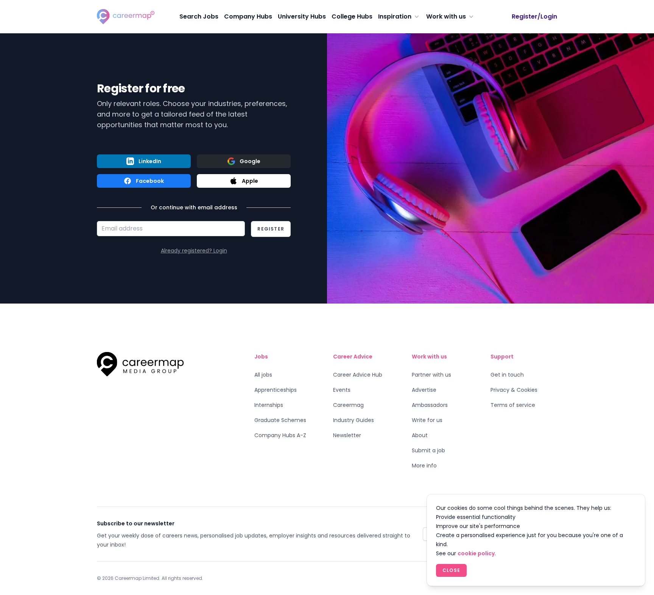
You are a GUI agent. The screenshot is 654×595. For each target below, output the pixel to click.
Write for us (427, 420)
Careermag (348, 405)
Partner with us (431, 374)
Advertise (424, 390)
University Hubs (302, 16)
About (420, 435)
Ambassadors (430, 405)
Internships (268, 405)
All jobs (263, 374)
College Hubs (352, 16)
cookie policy (476, 553)
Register (270, 229)
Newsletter (347, 435)
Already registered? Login (194, 250)
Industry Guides (353, 420)
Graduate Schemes (280, 420)
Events (341, 390)
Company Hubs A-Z (280, 435)
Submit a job (428, 450)
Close (451, 570)
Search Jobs (198, 16)
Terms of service (512, 405)
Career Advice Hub (357, 374)
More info (424, 465)
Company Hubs (248, 16)
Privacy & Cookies (513, 390)
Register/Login (534, 16)
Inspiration (394, 16)
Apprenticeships (275, 390)
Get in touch (507, 374)
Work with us (446, 16)
